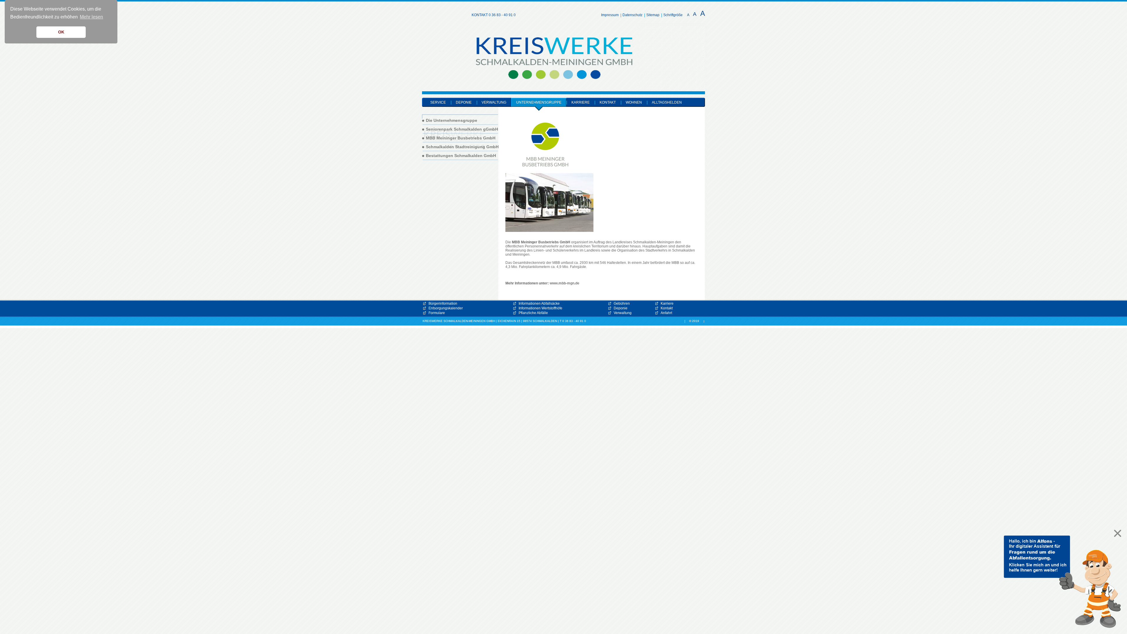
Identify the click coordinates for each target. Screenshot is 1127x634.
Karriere (667, 303)
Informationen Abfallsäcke (539, 303)
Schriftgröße (673, 15)
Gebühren (622, 303)
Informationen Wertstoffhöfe (540, 308)
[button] (1062, 582)
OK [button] (61, 32)
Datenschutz (632, 15)
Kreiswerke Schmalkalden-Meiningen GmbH (442, 43)
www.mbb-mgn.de (564, 283)
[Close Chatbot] (1116, 533)
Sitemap (652, 15)
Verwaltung (623, 313)
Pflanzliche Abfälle (533, 313)
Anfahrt (666, 313)
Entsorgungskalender (445, 308)
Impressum (610, 15)
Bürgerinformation (442, 303)
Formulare (436, 313)
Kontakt (667, 308)
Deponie (620, 308)
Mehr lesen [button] (91, 16)
